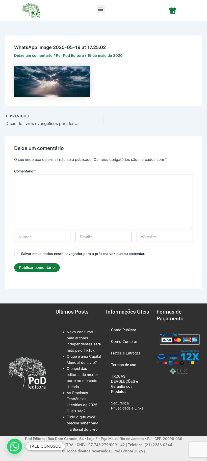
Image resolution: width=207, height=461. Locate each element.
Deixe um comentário (33, 55)
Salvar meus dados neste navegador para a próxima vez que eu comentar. (83, 253)
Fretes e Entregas (126, 353)
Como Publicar (123, 330)
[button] (100, 9)
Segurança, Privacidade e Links (127, 406)
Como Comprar (124, 341)
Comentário (25, 171)
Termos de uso (123, 365)
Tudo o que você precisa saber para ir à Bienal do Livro (82, 423)
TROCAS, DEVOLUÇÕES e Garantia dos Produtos (124, 384)
